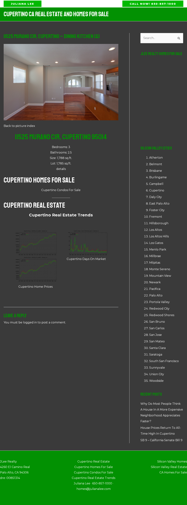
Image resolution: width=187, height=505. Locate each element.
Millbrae (155, 256)
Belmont (155, 164)
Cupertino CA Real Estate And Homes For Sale (56, 14)
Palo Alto (156, 295)
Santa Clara (157, 348)
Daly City (155, 197)
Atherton (156, 157)
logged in (30, 322)
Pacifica (154, 289)
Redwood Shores (161, 315)
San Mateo (157, 341)
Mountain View (160, 275)
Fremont (155, 216)
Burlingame (158, 177)
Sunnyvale (157, 367)
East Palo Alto (159, 203)
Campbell (156, 184)
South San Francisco (164, 361)
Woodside (156, 380)
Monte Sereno (159, 269)
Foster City (157, 210)
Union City (156, 374)
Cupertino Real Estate (34, 205)
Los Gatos (156, 243)
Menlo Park (157, 249)
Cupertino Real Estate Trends (61, 215)
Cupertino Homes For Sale (39, 180)
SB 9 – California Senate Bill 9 (161, 440)
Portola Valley (159, 302)
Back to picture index (19, 126)
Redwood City (159, 308)
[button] (22, 4)
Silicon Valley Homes (172, 461)
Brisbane (155, 170)
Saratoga (155, 354)
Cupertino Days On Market (86, 259)
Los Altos (155, 230)
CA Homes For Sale (173, 472)
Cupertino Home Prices (35, 286)
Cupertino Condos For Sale (61, 190)
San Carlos (156, 328)
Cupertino (156, 190)
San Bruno (157, 321)
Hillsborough (158, 223)
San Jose (155, 335)
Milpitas (154, 262)
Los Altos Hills (159, 236)
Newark (155, 282)
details (61, 169)
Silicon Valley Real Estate (169, 467)
